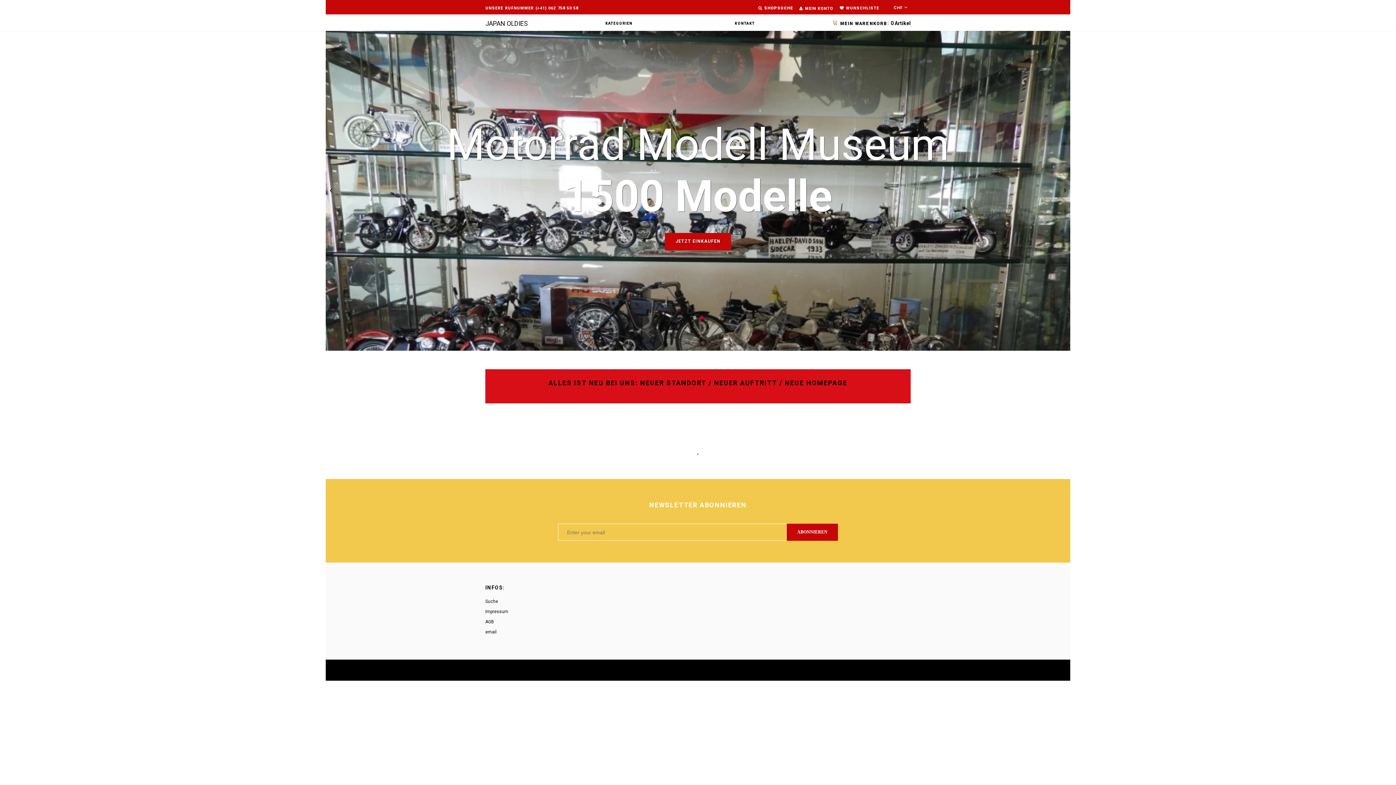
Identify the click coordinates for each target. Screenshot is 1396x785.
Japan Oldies (506, 23)
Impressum (496, 611)
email (491, 632)
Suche (491, 601)
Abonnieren (812, 532)
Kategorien (619, 23)
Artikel (875, 23)
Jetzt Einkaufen (698, 241)
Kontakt (745, 23)
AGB (489, 621)
